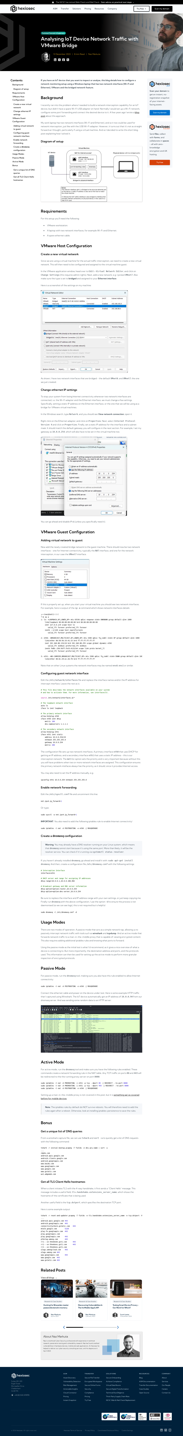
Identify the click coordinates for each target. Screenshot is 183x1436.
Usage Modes (18, 154)
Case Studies (144, 1389)
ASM (55, 8)
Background (17, 84)
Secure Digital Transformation (117, 1389)
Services (165, 1381)
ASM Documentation (147, 1381)
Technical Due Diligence (115, 1393)
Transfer (65, 8)
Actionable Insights (70, 1389)
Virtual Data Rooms (113, 1385)
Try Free (88, 1400)
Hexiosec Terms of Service (73, 1430)
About (164, 1378)
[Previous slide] (64, 1327)
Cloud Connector (70, 1393)
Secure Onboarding (113, 1378)
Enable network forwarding (20, 141)
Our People (166, 1385)
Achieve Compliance (114, 1381)
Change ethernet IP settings (22, 113)
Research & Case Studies (53, 1301)
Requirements (18, 93)
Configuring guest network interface (21, 134)
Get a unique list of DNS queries (24, 171)
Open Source (144, 1393)
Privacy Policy (90, 1430)
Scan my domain (162, 8)
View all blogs (47, 1277)
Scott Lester (124, 1314)
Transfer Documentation (148, 1385)
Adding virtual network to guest (23, 127)
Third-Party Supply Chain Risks (117, 1396)
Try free (140, 8)
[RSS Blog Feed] (68, 60)
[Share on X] (60, 60)
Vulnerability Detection (72, 1381)
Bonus (15, 165)
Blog (141, 1378)
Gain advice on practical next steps (116, 2)
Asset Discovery (69, 1378)
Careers (165, 1389)
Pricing (66, 1396)
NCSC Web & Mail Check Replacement (120, 1400)
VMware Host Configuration (18, 98)
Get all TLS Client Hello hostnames (23, 178)
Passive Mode (18, 158)
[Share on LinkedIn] (55, 60)
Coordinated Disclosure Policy (108, 1430)
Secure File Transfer (92, 1378)
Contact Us (166, 1393)
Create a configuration (21, 148)
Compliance (89, 1393)
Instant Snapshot (69, 1400)
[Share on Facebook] (64, 60)
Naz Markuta (94, 54)
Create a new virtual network (22, 106)
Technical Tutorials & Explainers (53, 33)
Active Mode (18, 161)
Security (88, 1389)
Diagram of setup (21, 89)
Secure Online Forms (92, 1385)
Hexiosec (19, 1430)
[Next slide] (118, 1327)
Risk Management (70, 1385)
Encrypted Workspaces (93, 1381)
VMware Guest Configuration (19, 120)
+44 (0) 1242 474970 (21, 1395)
